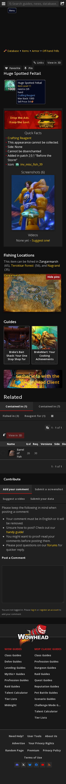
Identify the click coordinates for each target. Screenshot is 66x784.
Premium (33, 750)
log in (33, 609)
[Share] (62, 3)
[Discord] (17, 765)
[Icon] (10, 85)
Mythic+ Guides (15, 674)
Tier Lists (11, 699)
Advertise (18, 743)
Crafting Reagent (19, 138)
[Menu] (3, 3)
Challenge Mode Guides (48, 705)
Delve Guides (13, 661)
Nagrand (53, 266)
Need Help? (16, 736)
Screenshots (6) (33, 172)
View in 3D (54, 62)
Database (13, 51)
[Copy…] (47, 427)
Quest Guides (43, 680)
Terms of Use (33, 757)
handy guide (14, 532)
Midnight (10, 705)
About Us (51, 736)
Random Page (14, 750)
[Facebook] (36, 765)
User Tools (34, 736)
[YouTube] (42, 765)
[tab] (16, 406)
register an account (49, 609)
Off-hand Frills (51, 51)
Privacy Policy (52, 750)
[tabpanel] (33, 447)
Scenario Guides (45, 699)
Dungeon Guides (45, 667)
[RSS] (49, 765)
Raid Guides (12, 686)
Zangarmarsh (48, 262)
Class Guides (13, 655)
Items (25, 51)
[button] (15, 293)
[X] (23, 765)
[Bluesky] (30, 765)
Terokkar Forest (22, 266)
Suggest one (40, 240)
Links (40, 62)
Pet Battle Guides (46, 692)
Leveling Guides (15, 667)
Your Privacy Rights (41, 743)
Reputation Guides (46, 686)
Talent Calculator (16, 692)
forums (52, 545)
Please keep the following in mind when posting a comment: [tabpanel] (33, 560)
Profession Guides (17, 680)
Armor (35, 51)
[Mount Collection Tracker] (33, 379)
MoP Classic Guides (47, 649)
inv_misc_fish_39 (31, 164)
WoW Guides (13, 649)
